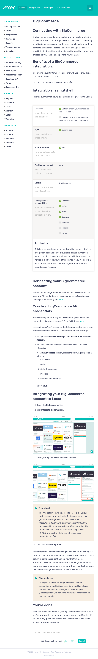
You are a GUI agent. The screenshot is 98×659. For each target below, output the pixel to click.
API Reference (63, 8)
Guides (22, 8)
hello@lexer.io (49, 655)
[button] (90, 8)
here (60, 299)
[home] (9, 8)
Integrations (34, 8)
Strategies (48, 8)
